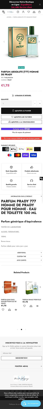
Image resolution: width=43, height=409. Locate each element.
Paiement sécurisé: (8, 145)
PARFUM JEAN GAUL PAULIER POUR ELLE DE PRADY (8, 301)
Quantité (4, 99)
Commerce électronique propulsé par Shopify (21, 386)
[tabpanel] (11, 297)
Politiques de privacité (16, 404)
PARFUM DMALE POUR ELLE (32, 300)
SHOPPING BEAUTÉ (10, 12)
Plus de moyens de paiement (21, 132)
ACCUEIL (9, 17)
